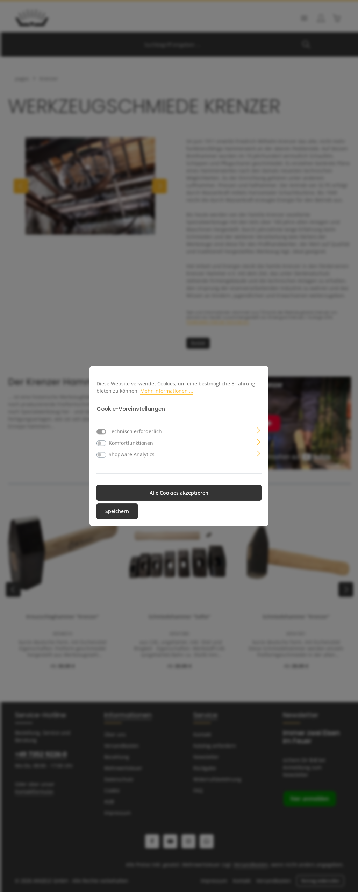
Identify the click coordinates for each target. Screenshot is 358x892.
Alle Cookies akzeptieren (179, 492)
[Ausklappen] (259, 429)
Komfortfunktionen (131, 442)
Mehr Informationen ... (166, 391)
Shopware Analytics (132, 454)
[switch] (101, 443)
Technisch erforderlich (135, 431)
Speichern (117, 511)
